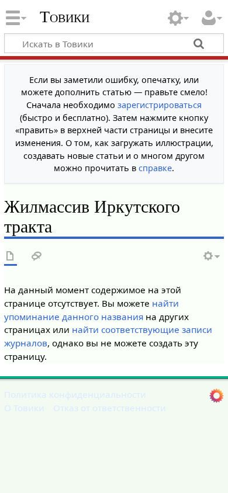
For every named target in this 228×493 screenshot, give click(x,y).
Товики (64, 17)
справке (155, 167)
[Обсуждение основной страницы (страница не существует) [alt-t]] (36, 256)
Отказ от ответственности (109, 408)
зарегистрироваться (160, 104)
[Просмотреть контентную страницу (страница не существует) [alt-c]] (10, 256)
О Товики (24, 408)
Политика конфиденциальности (75, 394)
